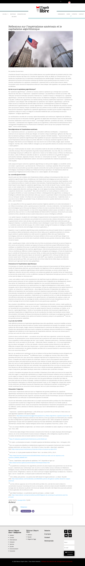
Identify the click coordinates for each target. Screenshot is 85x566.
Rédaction (24, 507)
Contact (81, 14)
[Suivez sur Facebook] (65, 531)
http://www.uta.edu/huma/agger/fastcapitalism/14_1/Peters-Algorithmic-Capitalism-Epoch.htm (43, 415)
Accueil (5, 14)
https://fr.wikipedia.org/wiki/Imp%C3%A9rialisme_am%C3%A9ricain (28, 439)
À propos (74, 14)
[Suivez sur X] (69, 531)
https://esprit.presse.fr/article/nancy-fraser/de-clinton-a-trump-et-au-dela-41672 (34, 449)
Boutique (13, 14)
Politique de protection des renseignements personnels (56, 561)
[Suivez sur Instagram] (70, 535)
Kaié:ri (68, 14)
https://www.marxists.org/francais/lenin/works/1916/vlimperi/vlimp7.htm (29, 462)
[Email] (33, 511)
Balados (14, 16)
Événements (61, 14)
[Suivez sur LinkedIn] (66, 535)
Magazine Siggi (21, 14)
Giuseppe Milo (21, 500)
